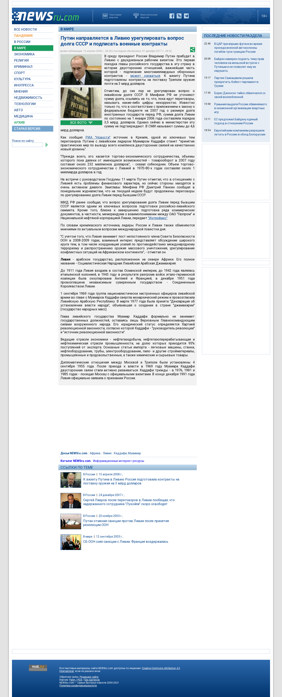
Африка (95, 453)
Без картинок (92, 679)
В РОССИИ (22, 42)
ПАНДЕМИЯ (23, 36)
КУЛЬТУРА (22, 79)
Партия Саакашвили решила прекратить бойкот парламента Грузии (236, 81)
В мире (67, 29)
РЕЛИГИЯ (21, 60)
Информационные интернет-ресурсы (118, 461)
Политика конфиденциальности (78, 685)
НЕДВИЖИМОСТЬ (28, 98)
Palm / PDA (75, 679)
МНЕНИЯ (21, 91)
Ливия (107, 453)
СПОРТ (19, 73)
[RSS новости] (179, 15)
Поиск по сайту (23, 140)
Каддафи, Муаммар (127, 453)
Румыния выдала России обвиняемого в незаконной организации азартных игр (240, 108)
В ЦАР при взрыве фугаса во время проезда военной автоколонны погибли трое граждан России (238, 47)
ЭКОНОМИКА (24, 54)
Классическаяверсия (148, 15)
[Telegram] (186, 15)
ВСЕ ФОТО (78, 123)
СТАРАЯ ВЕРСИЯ (27, 129)
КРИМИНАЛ (23, 67)
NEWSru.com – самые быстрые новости (82, 682)
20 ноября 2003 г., (111, 516)
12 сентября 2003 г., (109, 536)
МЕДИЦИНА (23, 116)
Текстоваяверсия (115, 15)
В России (89, 474)
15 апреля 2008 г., (111, 474)
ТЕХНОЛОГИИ (25, 104)
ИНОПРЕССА (24, 85)
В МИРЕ (20, 48)
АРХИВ (19, 122)
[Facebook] (171, 15)
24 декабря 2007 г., (111, 495)
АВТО (18, 110)
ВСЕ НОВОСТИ (25, 29)
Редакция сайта (89, 676)
